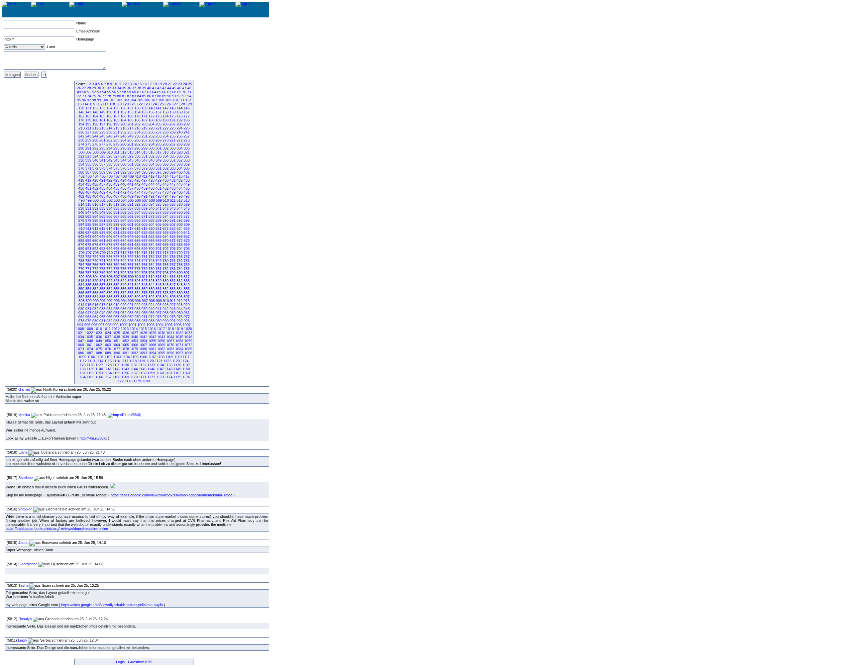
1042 (152, 337)
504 (124, 200)
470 (109, 192)
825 (130, 281)
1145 (142, 369)
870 (109, 293)
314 (137, 152)
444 (151, 184)
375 (116, 168)
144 (180, 108)
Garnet (24, 389)
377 (130, 168)
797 (158, 273)
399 (173, 172)
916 (95, 305)
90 (169, 96)
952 (123, 313)
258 (81, 140)
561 (187, 212)
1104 (126, 357)
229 (102, 132)
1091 (125, 353)
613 (102, 228)
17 (150, 84)
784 (180, 269)
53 (99, 92)
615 (116, 228)
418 (81, 180)
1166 (99, 377)
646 (109, 236)
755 (88, 265)
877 (158, 293)
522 (137, 204)
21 (170, 84)
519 (116, 204)
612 (95, 228)
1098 (188, 353)
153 (130, 112)
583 (116, 220)
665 (130, 240)
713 (130, 253)
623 (173, 228)
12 (125, 84)
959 (173, 313)
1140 (99, 369)
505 (131, 200)
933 (102, 309)
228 (95, 132)
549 (102, 212)
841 (130, 285)
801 (187, 273)
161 (187, 112)
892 (151, 297)
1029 (152, 333)
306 (82, 152)
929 (187, 305)
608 (180, 224)
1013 (125, 329)
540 (151, 208)
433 (187, 180)
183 (116, 120)
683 (144, 245)
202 (137, 124)
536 (123, 208)
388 (95, 172)
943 (173, 309)
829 (158, 281)
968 (123, 317)
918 (109, 305)
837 (102, 285)
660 (95, 240)
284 (151, 144)
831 (173, 281)
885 (102, 297)
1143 (125, 369)
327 (116, 156)
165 (102, 116)
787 (88, 273)
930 (81, 309)
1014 (134, 329)
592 (180, 220)
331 (144, 156)
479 (173, 192)
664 (123, 240)
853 (102, 289)
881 (187, 293)
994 (80, 325)
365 (158, 164)
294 (109, 148)
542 (166, 208)
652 (151, 236)
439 (116, 184)
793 (130, 273)
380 (151, 168)
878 (166, 293)
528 (180, 204)
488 (123, 196)
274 (81, 144)
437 (102, 184)
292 (95, 148)
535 (116, 208)
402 (82, 176)
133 (102, 108)
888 (123, 297)
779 (144, 269)
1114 (99, 361)
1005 (169, 325)
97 (89, 100)
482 (81, 196)
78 (109, 96)
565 (102, 216)
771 (88, 269)
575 (173, 216)
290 (81, 148)
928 (180, 305)
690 (81, 249)
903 (117, 301)
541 (158, 208)
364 (151, 164)
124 (154, 104)
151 (116, 112)
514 (81, 204)
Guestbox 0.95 (140, 662)
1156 (125, 373)
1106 (143, 357)
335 (173, 156)
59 (129, 92)
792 (123, 273)
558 (166, 212)
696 (123, 249)
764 (151, 265)
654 (166, 236)
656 (180, 236)
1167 (108, 377)
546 (81, 212)
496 (180, 196)
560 (180, 212)
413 (158, 176)
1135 (169, 365)
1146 (151, 369)
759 (116, 265)
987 (144, 321)
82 (129, 96)
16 (145, 84)
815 (173, 277)
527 (173, 204)
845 (158, 285)
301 (158, 148)
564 (95, 216)
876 (151, 293)
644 (95, 236)
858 (137, 289)
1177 (120, 381)
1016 (152, 329)
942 (166, 309)
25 (190, 84)
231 (116, 132)
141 (158, 108)
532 (95, 208)
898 (82, 301)
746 (137, 261)
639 (173, 232)
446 (166, 184)
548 (95, 212)
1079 (134, 349)
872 (123, 293)
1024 (107, 333)
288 (180, 144)
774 (109, 269)
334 (166, 156)
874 (137, 293)
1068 (152, 345)
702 (166, 249)
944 (180, 309)
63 (149, 92)
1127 (99, 365)
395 (144, 172)
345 (130, 160)
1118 (133, 361)
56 (114, 92)
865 (187, 289)
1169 (125, 377)
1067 (143, 345)
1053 (134, 341)
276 (95, 144)
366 (166, 164)
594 (81, 224)
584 (123, 220)
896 (180, 297)
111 (181, 100)
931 (88, 309)
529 (187, 204)
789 (102, 273)
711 (116, 253)
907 (145, 301)
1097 (179, 353)
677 (102, 245)
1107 (152, 357)
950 (109, 313)
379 (144, 168)
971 (144, 317)
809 (131, 277)
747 (144, 261)
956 (151, 313)
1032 (179, 333)
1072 (188, 345)
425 (130, 180)
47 (184, 88)
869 (102, 293)
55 (109, 92)
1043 (161, 337)
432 (180, 180)
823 (116, 281)
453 (102, 188)
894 (166, 297)
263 (116, 140)
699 (144, 249)
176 (180, 116)
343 (116, 160)
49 (79, 92)
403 (89, 176)
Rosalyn (25, 619)
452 (95, 188)
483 (88, 196)
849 (187, 285)
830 (166, 281)
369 (187, 164)
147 (88, 112)
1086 (80, 353)
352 (180, 160)
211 (88, 128)
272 (180, 140)
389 (102, 172)
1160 (160, 373)
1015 (143, 329)
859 (144, 289)
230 (109, 132)
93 (184, 96)
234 (137, 132)
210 (82, 128)
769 (187, 265)
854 (109, 289)
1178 (128, 381)
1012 (116, 329)
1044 (170, 337)
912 (180, 301)
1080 (143, 349)
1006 (178, 325)
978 (81, 321)
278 (109, 144)
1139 (90, 369)
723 (88, 257)
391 (116, 172)
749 (158, 261)
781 (158, 269)
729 (130, 257)
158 (166, 112)
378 (137, 168)
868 (95, 293)
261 (102, 140)
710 (110, 253)
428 (151, 180)
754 (81, 265)
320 (180, 152)
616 (123, 228)
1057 (170, 341)
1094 (152, 353)
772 (95, 269)
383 (173, 168)
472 (123, 192)
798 (166, 273)
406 (110, 176)
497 (187, 196)
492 (151, 196)
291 (88, 148)
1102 (108, 357)
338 (81, 160)
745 (130, 261)
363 (144, 164)
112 (188, 100)
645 (102, 236)
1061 (89, 345)
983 (116, 321)
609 (187, 224)
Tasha (23, 585)
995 (87, 325)
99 (99, 100)
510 (166, 200)
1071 (179, 345)
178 (81, 120)
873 (130, 293)
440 (123, 184)
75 (94, 96)
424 (123, 180)
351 (173, 160)
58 (124, 92)
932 (95, 309)
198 (109, 124)
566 (109, 216)
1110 (178, 357)
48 (189, 88)
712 (123, 253)
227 (88, 132)
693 (102, 249)
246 (109, 136)
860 (151, 289)
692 (95, 249)
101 (112, 100)
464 (180, 188)
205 (158, 124)
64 (154, 92)
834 (81, 285)
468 (95, 192)
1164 (82, 377)
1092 (134, 353)
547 (88, 212)
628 (95, 232)
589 (158, 220)
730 (137, 257)
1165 (90, 377)
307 (89, 152)
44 (169, 88)
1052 (125, 341)
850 (81, 289)
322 (81, 156)
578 (81, 220)
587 (144, 220)
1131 (134, 365)
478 (166, 192)
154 (137, 112)
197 (102, 124)
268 (151, 140)
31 (104, 88)
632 (123, 232)
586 (137, 220)
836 (95, 285)
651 (144, 236)
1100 (91, 357)
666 (137, 240)
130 (81, 108)
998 (108, 325)
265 (130, 140)
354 (81, 164)
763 (144, 265)
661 (102, 240)
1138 (82, 369)
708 (96, 253)
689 (187, 245)
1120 (150, 361)
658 (81, 240)
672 (180, 240)
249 (130, 136)
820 (95, 281)
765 (158, 265)
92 (179, 96)
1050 (107, 341)
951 (116, 313)
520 (123, 204)
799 (173, 273)
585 (130, 220)
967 (116, 317)
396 (151, 172)
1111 (186, 357)
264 (123, 140)
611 (88, 228)
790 (109, 273)
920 (123, 305)
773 (102, 269)
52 (94, 92)
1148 (169, 369)
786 (81, 273)
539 (144, 208)
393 (130, 172)
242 (81, 136)
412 (151, 176)
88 (159, 96)
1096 (170, 353)
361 (130, 164)
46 (179, 88)
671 (173, 240)
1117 (124, 361)
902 (110, 301)
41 (154, 88)
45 (174, 88)
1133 (151, 365)
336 (180, 156)
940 (151, 309)
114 (85, 104)
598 (109, 224)
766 (166, 265)
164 (95, 116)
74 (89, 96)
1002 (141, 325)
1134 (160, 365)
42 (159, 88)
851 (88, 289)
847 (173, 285)
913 (187, 301)
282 (137, 144)
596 (95, 224)
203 (144, 124)
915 (88, 305)
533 (102, 208)
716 (151, 253)
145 (187, 108)
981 (102, 321)
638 (166, 232)
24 (185, 84)
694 (109, 249)
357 (102, 164)
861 (158, 289)
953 (130, 313)
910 (166, 301)
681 (130, 245)
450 (81, 188)
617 (130, 228)
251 (144, 136)
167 (116, 116)
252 (151, 136)
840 (123, 285)
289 (187, 144)
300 (151, 148)
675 (88, 245)
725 (102, 257)
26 (79, 88)
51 (89, 92)
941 (158, 309)
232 (123, 132)
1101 (100, 357)
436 (95, 184)
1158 (142, 373)
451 (88, 188)
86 (149, 96)
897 (187, 297)
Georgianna (27, 564)
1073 (80, 349)
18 (155, 84)
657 (187, 236)
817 (187, 277)
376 (123, 168)
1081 (152, 349)
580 (95, 220)
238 (166, 132)
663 (116, 240)
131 (88, 108)
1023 (98, 333)
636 (151, 232)
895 (173, 297)
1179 (137, 381)
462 (166, 188)
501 (103, 200)
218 (137, 128)
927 (173, 305)
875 (144, 293)
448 (180, 184)
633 (130, 232)
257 (187, 136)
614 (109, 228)
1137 (186, 365)
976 (180, 317)
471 (116, 192)
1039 (125, 337)
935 (116, 309)
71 (189, 92)
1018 (170, 329)
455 (116, 188)
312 (123, 152)
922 (137, 305)
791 (116, 273)
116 (99, 104)
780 (151, 269)
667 (144, 240)
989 (158, 321)
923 (144, 305)
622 (166, 228)
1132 (142, 365)
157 (158, 112)
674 (81, 245)
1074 (89, 349)
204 (151, 124)
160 (180, 112)
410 (138, 176)
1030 (161, 333)
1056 (161, 341)
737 (187, 257)
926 (166, 305)
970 (137, 317)
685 (158, 245)
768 (180, 265)
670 (166, 240)
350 (166, 160)
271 (173, 140)
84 (139, 96)
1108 (161, 357)
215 (116, 128)
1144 (134, 369)
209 (187, 124)
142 (166, 108)
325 (102, 156)
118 (112, 104)
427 (144, 180)
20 (165, 84)
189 (158, 120)
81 (124, 96)
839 (116, 285)
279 (116, 144)
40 (149, 88)
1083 (170, 349)
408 (124, 176)
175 (173, 116)
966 (109, 317)
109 (168, 100)
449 (187, 184)
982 (109, 321)
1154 (108, 373)
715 (144, 253)
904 (124, 301)
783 (173, 269)
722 (81, 257)
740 (95, 261)
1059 (188, 341)
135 (116, 108)
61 (139, 92)
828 (151, 281)
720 (180, 253)
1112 (83, 361)
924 (151, 305)
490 (137, 196)
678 (109, 245)
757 (102, 265)
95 (79, 100)
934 (109, 309)
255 (173, 136)
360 (123, 164)
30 (99, 88)
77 (104, 96)
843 (144, 285)
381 (158, 168)
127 (175, 104)
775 (116, 269)
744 (123, 261)
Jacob (23, 543)
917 (102, 305)
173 (158, 116)
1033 (188, 333)
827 (144, 281)
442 (137, 184)
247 (116, 136)
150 (109, 112)
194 (81, 124)
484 (95, 196)
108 (161, 100)
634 (137, 232)
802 (82, 277)
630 (109, 232)
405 (103, 176)
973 (158, 317)
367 (173, 164)
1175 (177, 377)
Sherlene (25, 478)
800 (180, 273)
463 (173, 188)
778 (137, 269)
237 (158, 132)
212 (95, 128)
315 (144, 152)
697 (130, 249)
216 (123, 128)
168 (123, 116)
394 (137, 172)
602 (137, 224)
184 (123, 120)
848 (180, 285)
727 (116, 257)
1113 (91, 361)
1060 (80, 345)
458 (137, 188)
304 (180, 148)
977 (187, 317)
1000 (123, 325)
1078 (125, 349)
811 (144, 277)
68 (174, 92)
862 (166, 289)
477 (158, 192)
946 (81, 313)
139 (144, 108)
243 (88, 136)
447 (173, 184)
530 (81, 208)
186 (137, 120)
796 (151, 273)
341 (102, 160)
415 (173, 176)
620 (151, 228)
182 (109, 120)
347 (144, 160)
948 (95, 313)
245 (102, 136)
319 (173, 152)
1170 (134, 377)
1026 (125, 333)
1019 (179, 329)
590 (166, 220)
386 (81, 172)
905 (131, 301)
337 (187, 156)
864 (180, 289)
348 (151, 160)
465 (187, 188)
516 (95, 204)
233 (130, 132)
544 (180, 208)
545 (187, 208)
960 (180, 313)
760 (123, 265)
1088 (98, 353)
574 (166, 216)
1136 (177, 365)
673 (187, 240)
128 (182, 104)
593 (187, 220)
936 (123, 309)
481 (187, 192)
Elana (22, 452)
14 (135, 84)
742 (109, 261)
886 (109, 297)
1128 (108, 365)
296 (123, 148)
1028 (143, 333)
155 (144, 112)
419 (88, 180)
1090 (116, 353)
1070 (170, 345)
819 (88, 281)
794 (137, 273)
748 (151, 261)
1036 (98, 337)
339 (88, 160)
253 (158, 136)
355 (88, 164)
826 (137, 281)
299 (144, 148)
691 (88, 249)
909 (159, 301)
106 (147, 100)
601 (130, 224)
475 (144, 192)
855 (116, 289)
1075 (98, 349)
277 (102, 144)
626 (81, 232)
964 (95, 317)
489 (130, 196)
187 (144, 120)
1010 (98, 329)
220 (151, 128)
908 (152, 301)
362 (137, 164)
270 (166, 140)
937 (130, 309)
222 (166, 128)
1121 (159, 361)
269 (158, 140)
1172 (151, 377)
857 (130, 289)
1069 (161, 345)
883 (88, 297)
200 (123, 124)
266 (137, 140)
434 (81, 184)
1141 (108, 369)
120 (126, 104)
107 (154, 100)
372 (95, 168)
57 (119, 92)
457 (130, 188)
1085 (188, 349)
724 (95, 257)
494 (166, 196)
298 (137, 148)
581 (102, 220)
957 (158, 313)
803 (89, 277)
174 (166, 116)
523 (144, 204)
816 (180, 277)
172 (151, 116)
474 (137, 192)
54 (104, 92)
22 (175, 84)
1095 (161, 353)
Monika (24, 415)
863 (173, 289)
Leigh (22, 640)
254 (166, 136)
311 (116, 152)
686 (166, 245)
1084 (179, 349)
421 (102, 180)
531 (88, 208)
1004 (159, 325)
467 (88, 192)
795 (144, 273)
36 (129, 88)
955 (144, 313)
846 (166, 285)
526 (166, 204)
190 (166, 120)
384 (180, 168)
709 (103, 253)
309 (103, 152)
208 (180, 124)
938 (137, 309)
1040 (134, 337)
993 (187, 321)
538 (137, 208)
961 (187, 313)
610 (82, 228)
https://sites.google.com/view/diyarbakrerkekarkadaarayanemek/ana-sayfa (171, 495)
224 (180, 128)
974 (166, 317)
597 (102, 224)
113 (79, 104)
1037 (107, 337)
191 (173, 120)
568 (123, 216)
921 (130, 305)
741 (102, 261)
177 (187, 116)
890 (137, 297)
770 (81, 269)
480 (180, 192)
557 (158, 212)
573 (158, 216)
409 (131, 176)
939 (144, 309)
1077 (116, 349)
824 (123, 281)
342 (109, 160)
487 (116, 196)
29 (94, 88)
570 (137, 216)
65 (159, 92)
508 (152, 200)
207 (173, 124)
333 (158, 156)
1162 (177, 373)
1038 (116, 337)
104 (133, 100)
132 (95, 108)
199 (116, 124)
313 (130, 152)
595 (88, 224)
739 (88, 261)
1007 (187, 325)
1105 (134, 357)
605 (158, 224)
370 (81, 168)
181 (102, 120)
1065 (125, 345)
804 (96, 277)
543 (173, 208)
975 (173, 317)
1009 (89, 329)
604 (151, 224)
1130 (125, 365)
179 (88, 120)
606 (166, 224)
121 (133, 104)
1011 (107, 329)
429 (158, 180)
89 (164, 96)
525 (158, 204)
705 (187, 249)
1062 (98, 345)
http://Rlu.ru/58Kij (93, 438)
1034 (80, 337)
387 (88, 172)
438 (109, 184)
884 (95, 297)
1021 (80, 333)
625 (187, 228)
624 (180, 228)
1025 (116, 333)
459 (144, 188)
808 (124, 277)
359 (116, 164)
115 (92, 104)
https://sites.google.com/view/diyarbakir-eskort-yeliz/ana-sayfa (112, 605)
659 (88, 240)
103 (126, 100)
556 (151, 212)
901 (103, 301)
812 (151, 277)
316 (151, 152)
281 (130, 144)
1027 (134, 333)
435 (88, 184)
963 (88, 317)
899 (89, 301)
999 (115, 325)
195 (88, 124)
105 (140, 100)
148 (95, 112)
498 (82, 200)
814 (166, 277)
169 (130, 116)
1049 (98, 341)
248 (123, 136)
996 (94, 325)
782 (166, 269)
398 (166, 172)
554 (137, 212)
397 (158, 172)
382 (166, 168)
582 (109, 220)
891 (144, 297)
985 (130, 321)
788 (95, 273)
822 (109, 281)
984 (123, 321)
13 (130, 84)
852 (95, 289)
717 (158, 253)
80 (119, 96)
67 (169, 92)
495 (173, 196)
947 (88, 313)
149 (102, 112)
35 (124, 88)
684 (151, 245)
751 (173, 261)
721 (187, 253)
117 (105, 104)
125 (161, 104)
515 (88, 204)
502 (110, 200)
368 (180, 164)
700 (151, 249)
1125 (82, 365)
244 (95, 136)
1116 (116, 361)
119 (119, 104)
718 (166, 253)
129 (189, 104)
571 (144, 216)
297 (130, 148)
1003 (150, 325)
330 (137, 156)
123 (147, 104)
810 (138, 277)
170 (137, 116)
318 (166, 152)
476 (151, 192)
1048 (89, 341)
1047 (80, 341)
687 (173, 245)
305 (187, 148)
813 (158, 277)
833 (187, 281)
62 (144, 92)
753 (187, 261)
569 (130, 216)
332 (151, 156)
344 (123, 160)
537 (130, 208)
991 (173, 321)
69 (179, 92)
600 (123, 224)
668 (151, 240)
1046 (188, 337)
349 (158, 160)
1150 (186, 369)
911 (173, 301)
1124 (185, 361)
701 (158, 249)
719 (173, 253)
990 (166, 321)
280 (123, 144)
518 (109, 204)
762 (137, 265)
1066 (134, 345)
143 (173, 108)
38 (139, 88)
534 (109, 208)
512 (180, 200)
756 (95, 265)
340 (95, 160)
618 (137, 228)
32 (109, 88)
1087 (89, 353)
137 (130, 108)
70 (184, 92)
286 (166, 144)
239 (173, 132)
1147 (160, 369)
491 (144, 196)
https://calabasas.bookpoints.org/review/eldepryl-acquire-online (57, 529)
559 (173, 212)
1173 (160, 377)
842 (137, 285)
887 (116, 297)
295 (116, 148)
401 (187, 172)
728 (123, 257)
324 (95, 156)
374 (109, 168)
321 (187, 152)
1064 (116, 345)
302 (166, 148)
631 (116, 232)
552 (123, 212)
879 (173, 293)
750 (166, 261)
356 (95, 164)
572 (151, 216)
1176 (186, 377)
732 (151, 257)
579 (88, 220)
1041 (143, 337)
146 (81, 112)
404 (96, 176)
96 (84, 100)
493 (158, 196)
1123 (176, 361)
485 (102, 196)
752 (180, 261)
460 (151, 188)
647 (116, 236)
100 (105, 100)
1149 (177, 369)
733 (158, 257)
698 (137, 249)
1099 (82, 357)
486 (109, 196)
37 (134, 88)
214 (109, 128)
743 (116, 261)
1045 (179, 337)
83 (134, 96)
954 (137, 313)
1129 (116, 365)
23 (180, 84)
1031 (170, 333)
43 (164, 88)
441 (130, 184)
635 (144, 232)
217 (130, 128)
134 (109, 108)
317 (158, 152)
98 (94, 100)
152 (123, 112)
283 (144, 144)
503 (117, 200)
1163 (186, 373)
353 (187, 160)
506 (138, 200)
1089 (107, 353)
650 (137, 236)
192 (180, 120)
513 (187, 200)
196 (95, 124)
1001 (132, 325)
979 (88, 321)
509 (159, 200)
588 (151, 220)
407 (117, 176)
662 (109, 240)
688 (180, 245)
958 (166, 313)
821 (102, 281)
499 (89, 200)
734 (166, 257)
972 (151, 317)
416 (180, 176)
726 (109, 257)
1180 (146, 381)
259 (88, 140)
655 (173, 236)
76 (99, 96)
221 (158, 128)
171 (144, 116)
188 (151, 120)
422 (109, 180)
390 (109, 172)
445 (158, 184)
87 (154, 96)
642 (81, 236)
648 (123, 236)
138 (137, 108)
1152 (90, 373)
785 (187, 269)
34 (119, 88)
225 (187, 128)
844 (151, 285)
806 (110, 277)
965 (102, 317)
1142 (116, 369)
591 (173, 220)
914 (81, 305)
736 (180, 257)
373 (102, 168)
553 (130, 212)
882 (81, 297)
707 (89, 253)
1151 (82, 373)
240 (180, 132)
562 (81, 216)
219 (144, 128)
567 (116, 216)
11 (120, 84)
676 (95, 245)
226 (81, 132)
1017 (161, 329)
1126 (90, 365)
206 (166, 124)
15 (140, 84)
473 (130, 192)
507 (145, 200)
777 (130, 269)
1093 (143, 353)
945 (187, 309)
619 (144, 228)
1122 (167, 361)
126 (168, 104)
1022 (89, 333)
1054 (143, 341)
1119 (141, 361)
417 (187, 176)
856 (123, 289)
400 (180, 172)
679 (116, 245)
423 (116, 180)
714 (137, 253)
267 (144, 140)
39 (144, 88)
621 (158, 228)
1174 (169, 377)
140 (151, 108)
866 (81, 293)
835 (88, 285)
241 (187, 132)
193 (187, 120)
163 (88, 116)
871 (116, 293)
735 (173, 257)
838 (109, 285)
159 (173, 112)
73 (84, 96)
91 (174, 96)
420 (95, 180)
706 (82, 253)
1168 (116, 377)
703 (173, 249)
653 (158, 236)
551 (116, 212)
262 (109, 140)
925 (158, 305)
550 (109, 212)
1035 (89, 337)
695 (116, 249)
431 (173, 180)
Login (120, 662)
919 (116, 305)
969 (130, 317)
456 (123, 188)
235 (144, 132)
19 (160, 84)
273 (187, 140)
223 (173, 128)
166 (109, 116)
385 (187, 168)
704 (180, 249)
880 (180, 293)
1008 (80, 329)
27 (84, 88)
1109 (169, 357)
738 (81, 261)
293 (102, 148)
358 (109, 164)
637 (158, 232)
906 (138, 301)
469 (102, 192)
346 (137, 160)
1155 (116, 373)
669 (158, 240)
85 (144, 96)
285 (158, 144)
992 (180, 321)
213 (102, 128)
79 (114, 96)
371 (88, 168)
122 (140, 104)
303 (173, 148)
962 (81, 317)
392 (123, 172)
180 (95, 120)
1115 (108, 361)
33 (114, 88)
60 (134, 92)
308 (96, 152)
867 (88, 293)
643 (88, 236)
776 (123, 269)
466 (81, 192)
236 (151, 132)
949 (102, 313)
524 (151, 204)
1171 (142, 377)
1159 (151, 373)
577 (187, 216)
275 (88, 144)
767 (173, 265)
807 (117, 277)
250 (137, 136)
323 (88, 156)
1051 (116, 341)
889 (130, 297)
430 (166, 180)
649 (130, 236)
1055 (152, 341)
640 (180, 232)
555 (144, 212)
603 (144, 224)
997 (101, 325)
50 (84, 92)
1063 (107, 345)
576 (180, 216)
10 (115, 84)
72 (79, 96)
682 (137, 245)
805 (103, 277)
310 (110, 152)
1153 (99, 373)
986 (137, 321)
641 (187, 232)
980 (95, 321)
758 (109, 265)
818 (81, 281)
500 (96, 200)
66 (164, 92)
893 (158, 297)
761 (130, 265)
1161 (169, 373)
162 (81, 116)
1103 (117, 357)
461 (158, 188)
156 (151, 112)
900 (96, 301)
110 (175, 100)
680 (123, 245)
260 (95, 140)
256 (180, 136)
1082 (161, 349)
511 (173, 200)
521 (130, 204)
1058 (179, 341)
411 (144, 176)
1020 (188, 329)
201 (130, 124)
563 (88, 216)
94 (189, 96)
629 (102, 232)
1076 (107, 349)
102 (119, 100)
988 (151, 321)
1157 (134, 373)
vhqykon (25, 509)
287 (173, 144)
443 (144, 184)
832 (180, 281)
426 (137, 180)
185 (130, 120)
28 (89, 88)
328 (123, 156)
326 (109, 156)
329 (130, 156)
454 (109, 188)
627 (88, 232)
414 (166, 176)
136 (123, 108)
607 (173, 224)
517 (102, 204)
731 (144, 257)
